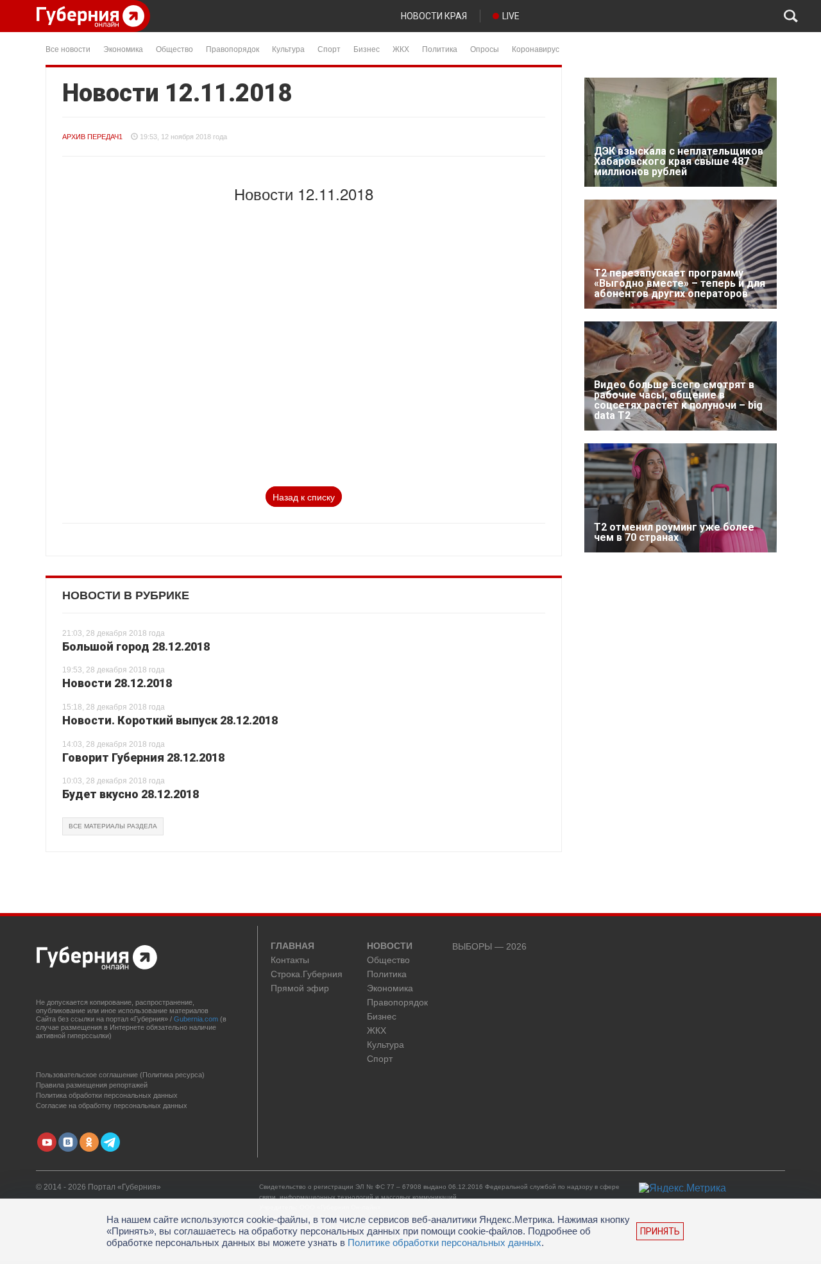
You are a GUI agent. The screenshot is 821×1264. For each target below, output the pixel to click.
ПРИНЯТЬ (660, 1231)
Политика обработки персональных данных (107, 1095)
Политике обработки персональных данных (444, 1242)
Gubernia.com (196, 1019)
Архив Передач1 (92, 137)
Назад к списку (304, 496)
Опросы (484, 48)
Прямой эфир (300, 988)
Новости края (434, 16)
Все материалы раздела (113, 826)
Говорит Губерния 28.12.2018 (143, 757)
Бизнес (366, 48)
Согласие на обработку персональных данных (111, 1105)
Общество (174, 48)
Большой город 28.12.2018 (136, 646)
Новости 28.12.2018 (117, 683)
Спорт (329, 48)
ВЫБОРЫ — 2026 (489, 947)
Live (511, 16)
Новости (389, 946)
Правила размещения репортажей (92, 1085)
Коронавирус (535, 48)
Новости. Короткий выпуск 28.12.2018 (170, 720)
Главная (292, 946)
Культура (288, 48)
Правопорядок (232, 48)
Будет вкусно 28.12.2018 (130, 794)
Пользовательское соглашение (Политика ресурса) (120, 1075)
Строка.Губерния (307, 974)
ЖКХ (401, 48)
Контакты (290, 960)
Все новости (68, 48)
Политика (439, 48)
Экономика (123, 48)
